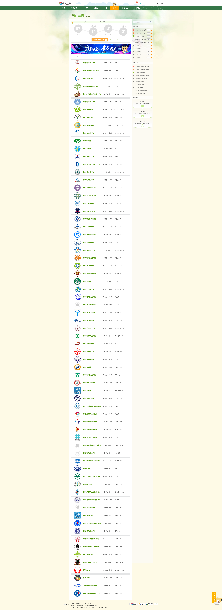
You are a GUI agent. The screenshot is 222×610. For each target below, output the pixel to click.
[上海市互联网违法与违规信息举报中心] (156, 604)
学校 (105, 8)
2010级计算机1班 (139, 51)
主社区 (85, 8)
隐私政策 (78, 604)
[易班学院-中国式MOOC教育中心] (149, 604)
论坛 (95, 8)
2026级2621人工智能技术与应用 (142, 75)
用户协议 (73, 604)
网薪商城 (125, 8)
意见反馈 (89, 604)
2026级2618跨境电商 (139, 84)
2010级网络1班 (138, 57)
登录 (157, 3)
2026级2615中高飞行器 (140, 93)
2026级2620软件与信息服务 (141, 78)
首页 (63, 8)
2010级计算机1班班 (139, 48)
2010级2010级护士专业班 (140, 42)
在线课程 (74, 8)
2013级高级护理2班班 (140, 45)
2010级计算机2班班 (139, 36)
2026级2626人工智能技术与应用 (142, 66)
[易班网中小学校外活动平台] (141, 604)
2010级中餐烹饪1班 (139, 54)
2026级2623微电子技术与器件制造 (142, 69)
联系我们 (83, 604)
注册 (161, 3)
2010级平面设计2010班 (140, 33)
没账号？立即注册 (113, 39)
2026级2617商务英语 (139, 87)
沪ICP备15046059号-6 (101, 607)
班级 (114, 8)
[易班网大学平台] (133, 604)
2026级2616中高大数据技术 (141, 90)
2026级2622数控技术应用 (140, 72)
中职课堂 (137, 8)
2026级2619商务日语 (139, 81)
